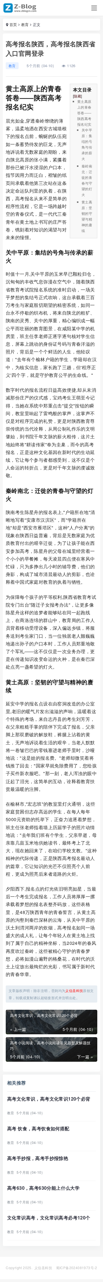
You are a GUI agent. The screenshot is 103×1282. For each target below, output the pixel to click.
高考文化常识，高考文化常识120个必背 (48, 1098)
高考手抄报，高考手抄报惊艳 (37, 1158)
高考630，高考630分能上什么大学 (43, 1188)
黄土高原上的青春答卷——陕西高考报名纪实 (84, 113)
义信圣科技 (43, 1267)
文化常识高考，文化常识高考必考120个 (48, 1217)
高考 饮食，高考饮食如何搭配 (38, 1128)
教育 (25, 24)
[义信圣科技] (21, 8)
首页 (13, 24)
